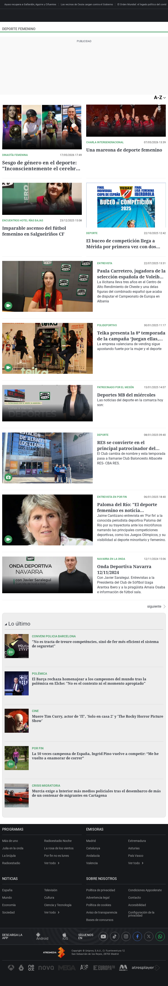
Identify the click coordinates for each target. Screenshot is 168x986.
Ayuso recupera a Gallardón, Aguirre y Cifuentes (30, 4)
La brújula (9, 855)
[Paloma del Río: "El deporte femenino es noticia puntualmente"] (47, 520)
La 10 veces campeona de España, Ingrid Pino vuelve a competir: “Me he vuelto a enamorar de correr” (95, 755)
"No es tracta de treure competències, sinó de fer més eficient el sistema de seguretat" (95, 643)
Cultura (49, 897)
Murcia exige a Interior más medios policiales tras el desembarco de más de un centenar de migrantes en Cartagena (96, 793)
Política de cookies (98, 905)
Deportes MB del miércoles (126, 395)
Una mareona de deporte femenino (124, 150)
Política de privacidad (100, 890)
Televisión (50, 890)
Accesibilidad (137, 905)
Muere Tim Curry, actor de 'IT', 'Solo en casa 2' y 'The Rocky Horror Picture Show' (97, 718)
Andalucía (93, 855)
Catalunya (93, 848)
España (7, 890)
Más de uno (10, 841)
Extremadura (137, 841)
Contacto (134, 897)
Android (42, 938)
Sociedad (8, 912)
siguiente (154, 606)
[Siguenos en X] (148, 936)
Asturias (134, 848)
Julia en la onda (12, 848)
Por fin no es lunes (56, 855)
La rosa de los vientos (59, 848)
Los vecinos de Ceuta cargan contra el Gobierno (87, 4)
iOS (65, 938)
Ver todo (50, 863)
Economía (9, 905)
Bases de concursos (99, 920)
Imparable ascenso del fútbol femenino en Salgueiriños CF (34, 231)
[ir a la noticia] (17, 646)
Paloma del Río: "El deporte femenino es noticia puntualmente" (127, 510)
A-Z (158, 97)
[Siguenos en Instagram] (126, 936)
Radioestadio (11, 863)
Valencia (92, 863)
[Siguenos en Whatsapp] (160, 936)
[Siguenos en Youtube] (103, 936)
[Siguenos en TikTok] (114, 936)
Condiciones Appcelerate (145, 890)
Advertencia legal (97, 897)
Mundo (7, 897)
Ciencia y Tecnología (58, 905)
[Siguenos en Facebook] (137, 936)
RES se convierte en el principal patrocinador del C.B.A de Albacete (126, 448)
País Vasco (135, 855)
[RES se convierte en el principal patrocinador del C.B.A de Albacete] (47, 458)
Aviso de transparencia (101, 912)
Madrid (91, 841)
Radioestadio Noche (58, 841)
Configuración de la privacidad (141, 914)
